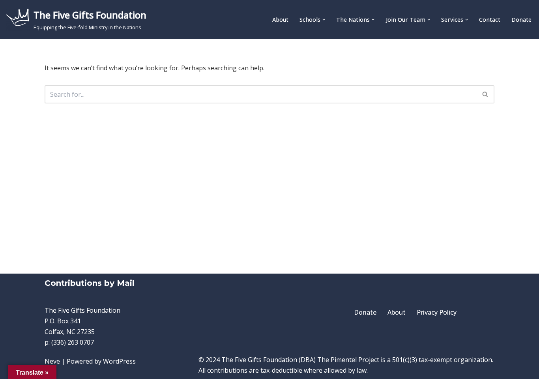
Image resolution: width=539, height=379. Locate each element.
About (280, 19)
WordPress (119, 361)
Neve (52, 361)
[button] (323, 19)
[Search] (485, 94)
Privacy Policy (437, 312)
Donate (521, 19)
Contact (489, 19)
